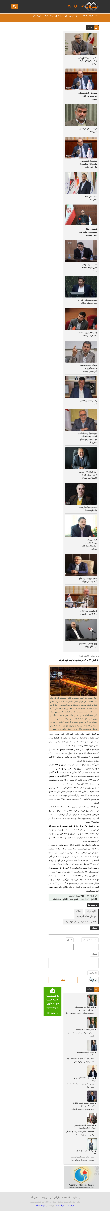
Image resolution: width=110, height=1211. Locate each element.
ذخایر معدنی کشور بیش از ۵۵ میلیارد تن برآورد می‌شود (87, 60)
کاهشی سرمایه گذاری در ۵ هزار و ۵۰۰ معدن (88, 612)
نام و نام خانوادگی (90, 940)
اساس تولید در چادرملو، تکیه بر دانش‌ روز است (87, 580)
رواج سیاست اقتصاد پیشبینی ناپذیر (85, 1079)
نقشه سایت (66, 1197)
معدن (78, 16)
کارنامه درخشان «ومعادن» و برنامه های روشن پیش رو (88, 232)
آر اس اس (54, 1197)
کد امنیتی (93, 973)
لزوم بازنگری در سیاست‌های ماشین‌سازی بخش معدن (85, 1008)
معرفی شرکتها (37, 16)
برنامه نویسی (59, 1205)
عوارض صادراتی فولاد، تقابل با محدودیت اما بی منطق (84, 1104)
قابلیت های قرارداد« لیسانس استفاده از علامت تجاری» (85, 1127)
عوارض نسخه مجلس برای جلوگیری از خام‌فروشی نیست (88, 368)
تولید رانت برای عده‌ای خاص (88, 402)
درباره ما (44, 1197)
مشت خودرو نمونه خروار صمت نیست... (86, 1053)
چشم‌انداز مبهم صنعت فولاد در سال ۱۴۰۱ (88, 334)
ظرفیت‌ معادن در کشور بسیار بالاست (88, 130)
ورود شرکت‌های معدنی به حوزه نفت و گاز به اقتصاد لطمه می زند (88, 475)
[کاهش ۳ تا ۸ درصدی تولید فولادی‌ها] (73, 695)
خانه (97, 16)
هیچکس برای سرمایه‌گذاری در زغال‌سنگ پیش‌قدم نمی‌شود (89, 544)
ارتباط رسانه (40, 1205)
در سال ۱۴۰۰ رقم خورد (86, 916)
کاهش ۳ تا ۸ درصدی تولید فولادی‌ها (80, 922)
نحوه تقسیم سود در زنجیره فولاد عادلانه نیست (89, 267)
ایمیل (69, 940)
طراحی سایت (69, 1205)
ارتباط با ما (49, 16)
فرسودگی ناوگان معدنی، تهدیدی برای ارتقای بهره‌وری (87, 96)
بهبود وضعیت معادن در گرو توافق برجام (88, 645)
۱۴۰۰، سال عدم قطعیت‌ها (91, 198)
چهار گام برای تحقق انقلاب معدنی (86, 1152)
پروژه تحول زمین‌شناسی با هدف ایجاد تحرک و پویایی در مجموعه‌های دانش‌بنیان (87, 438)
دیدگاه (94, 954)
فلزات (84, 16)
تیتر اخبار (77, 1197)
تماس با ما (34, 1197)
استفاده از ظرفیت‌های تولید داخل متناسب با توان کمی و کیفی (88, 164)
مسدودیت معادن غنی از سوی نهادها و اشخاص (87, 302)
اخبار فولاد (91, 911)
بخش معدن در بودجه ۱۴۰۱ (84, 1029)
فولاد (91, 16)
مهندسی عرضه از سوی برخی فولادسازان (88, 509)
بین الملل (59, 16)
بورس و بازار (69, 16)
